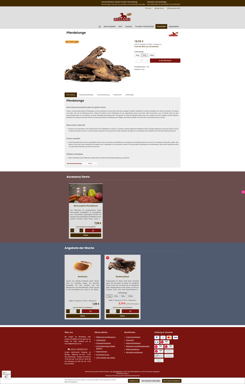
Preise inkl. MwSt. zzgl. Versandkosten (146, 46)
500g (144, 55)
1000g (151, 55)
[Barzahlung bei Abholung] (169, 356)
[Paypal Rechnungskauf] (163, 337)
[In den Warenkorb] (93, 230)
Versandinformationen (103, 343)
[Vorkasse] (158, 356)
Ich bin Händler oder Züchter (105, 358)
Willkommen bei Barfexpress (106, 337)
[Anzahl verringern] (136, 60)
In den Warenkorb (165, 60)
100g (109, 296)
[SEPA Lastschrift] (157, 342)
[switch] (6, 377)
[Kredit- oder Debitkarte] (172, 337)
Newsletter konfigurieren (134, 352)
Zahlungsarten (101, 340)
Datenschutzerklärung (133, 343)
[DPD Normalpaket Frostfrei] (158, 351)
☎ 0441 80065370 (78, 349)
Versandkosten (117, 371)
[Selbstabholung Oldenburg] (169, 351)
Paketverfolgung (101, 352)
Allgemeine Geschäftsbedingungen (137, 346)
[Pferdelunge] (97, 63)
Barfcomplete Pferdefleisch (86, 206)
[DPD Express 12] (169, 346)
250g (137, 55)
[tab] (71, 94)
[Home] (100, 26)
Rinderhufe (82, 276)
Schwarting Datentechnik (132, 375)
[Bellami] (173, 34)
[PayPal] (157, 337)
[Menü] (10, 372)
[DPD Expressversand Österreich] (158, 346)
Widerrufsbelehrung (132, 349)
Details (85, 235)
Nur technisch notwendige (151, 381)
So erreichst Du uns (102, 355)
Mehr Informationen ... (71, 382)
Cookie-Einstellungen (133, 337)
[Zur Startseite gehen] (122, 17)
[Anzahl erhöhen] (147, 60)
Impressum (130, 340)
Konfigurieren (133, 381)
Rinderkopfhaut (122, 276)
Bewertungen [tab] (130, 95)
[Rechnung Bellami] (158, 360)
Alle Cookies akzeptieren (171, 381)
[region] (97, 63)
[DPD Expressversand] (164, 342)
